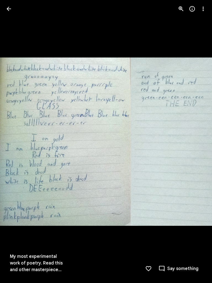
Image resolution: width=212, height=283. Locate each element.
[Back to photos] (8, 8)
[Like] (148, 268)
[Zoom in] (181, 8)
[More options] (203, 8)
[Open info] (192, 8)
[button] (15, 141)
